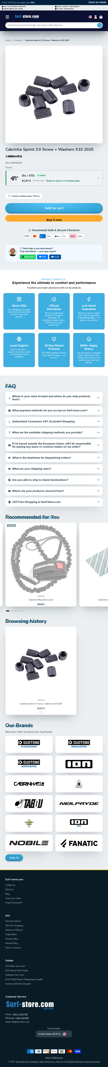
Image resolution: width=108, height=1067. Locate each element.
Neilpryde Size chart (14, 975)
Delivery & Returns (14, 930)
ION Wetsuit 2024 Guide (16, 970)
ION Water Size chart (15, 966)
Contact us (10, 885)
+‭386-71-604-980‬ (20, 1014)
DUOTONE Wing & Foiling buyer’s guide (24, 979)
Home (8, 40)
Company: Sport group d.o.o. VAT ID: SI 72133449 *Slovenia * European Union (65, 1062)
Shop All (14, 857)
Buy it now (54, 219)
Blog (7, 894)
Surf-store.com (22, 1062)
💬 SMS (42, 257)
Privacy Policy (12, 939)
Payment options (13, 921)
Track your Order (13, 898)
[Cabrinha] (13, 156)
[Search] (99, 25)
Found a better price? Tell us (26, 196)
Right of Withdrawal (54, 1058)
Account (95, 17)
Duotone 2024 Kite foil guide (18, 984)
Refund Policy (11, 943)
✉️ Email (55, 257)
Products (18, 40)
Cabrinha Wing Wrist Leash (40, 564)
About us (9, 889)
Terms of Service (13, 948)
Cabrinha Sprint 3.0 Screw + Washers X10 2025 (40, 671)
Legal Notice (11, 934)
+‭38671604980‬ (22, 1018)
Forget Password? (13, 902)
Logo (27, 16)
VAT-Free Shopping (14, 925)
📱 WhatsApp (28, 257)
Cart (101, 17)
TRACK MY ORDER (97, 2)
